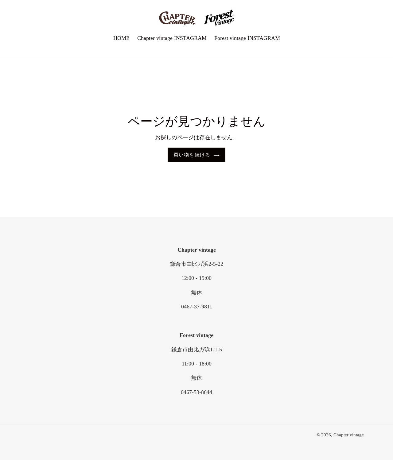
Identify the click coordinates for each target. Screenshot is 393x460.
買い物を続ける (192, 154)
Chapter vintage (348, 434)
